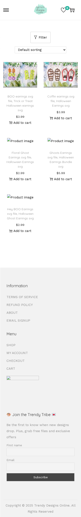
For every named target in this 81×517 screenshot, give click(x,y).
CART (10, 369)
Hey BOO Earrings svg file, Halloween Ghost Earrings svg (20, 213)
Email (10, 460)
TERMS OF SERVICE (22, 297)
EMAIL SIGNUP (18, 320)
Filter (43, 37)
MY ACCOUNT (17, 353)
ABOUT (12, 313)
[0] (63, 10)
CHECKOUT (15, 361)
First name (14, 445)
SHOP (11, 345)
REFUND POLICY (19, 305)
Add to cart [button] (22, 123)
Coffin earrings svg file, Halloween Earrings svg (60, 100)
